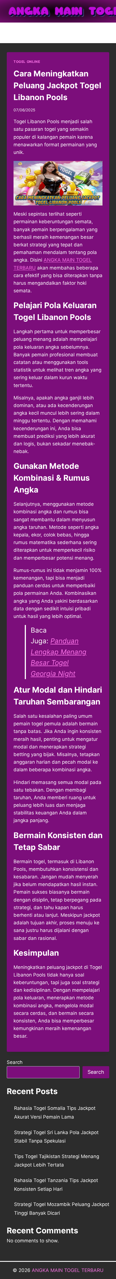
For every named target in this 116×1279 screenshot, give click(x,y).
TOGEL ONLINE (27, 61)
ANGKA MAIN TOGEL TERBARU (68, 1270)
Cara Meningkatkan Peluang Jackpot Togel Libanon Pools (57, 85)
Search (15, 1062)
